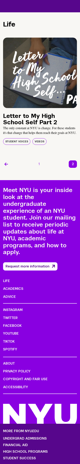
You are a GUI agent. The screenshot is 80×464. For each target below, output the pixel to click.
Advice (9, 297)
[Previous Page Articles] (6, 164)
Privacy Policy (17, 371)
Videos (39, 141)
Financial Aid (15, 445)
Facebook (12, 326)
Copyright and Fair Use (25, 379)
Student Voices (16, 141)
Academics (13, 289)
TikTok (9, 341)
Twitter (10, 318)
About (9, 363)
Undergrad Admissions (25, 438)
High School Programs (25, 451)
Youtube (11, 333)
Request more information (27, 266)
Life (6, 281)
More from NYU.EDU (21, 431)
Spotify (10, 349)
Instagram (13, 310)
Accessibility (15, 387)
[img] (40, 73)
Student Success (19, 458)
